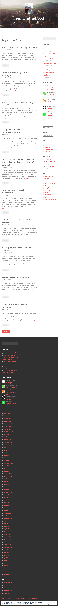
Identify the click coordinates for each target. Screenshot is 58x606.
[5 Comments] (4, 297)
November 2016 (8, 542)
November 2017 (8, 513)
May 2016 (6, 555)
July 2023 (6, 434)
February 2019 (7, 487)
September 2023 (8, 431)
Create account (49, 144)
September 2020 (8, 463)
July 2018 (6, 497)
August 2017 (7, 521)
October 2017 (7, 515)
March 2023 (7, 437)
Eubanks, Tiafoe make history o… (50, 110)
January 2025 (7, 421)
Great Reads (48, 194)
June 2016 (6, 552)
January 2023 (7, 439)
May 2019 (6, 484)
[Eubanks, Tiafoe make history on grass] (6, 122)
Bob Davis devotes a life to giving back (19, 48)
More (27, 61)
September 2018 (8, 492)
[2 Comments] (4, 122)
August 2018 (7, 494)
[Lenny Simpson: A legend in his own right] (6, 95)
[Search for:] (49, 38)
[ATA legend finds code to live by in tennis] (6, 270)
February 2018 (7, 508)
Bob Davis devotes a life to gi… (51, 96)
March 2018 (7, 505)
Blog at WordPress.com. (8, 598)
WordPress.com (49, 151)
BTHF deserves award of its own (16, 277)
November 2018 (8, 489)
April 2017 (6, 531)
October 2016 (7, 544)
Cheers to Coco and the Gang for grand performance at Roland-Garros (10, 357)
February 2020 (8, 473)
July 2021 (6, 447)
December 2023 (8, 429)
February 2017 (7, 534)
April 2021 (6, 452)
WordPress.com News (50, 199)
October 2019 (7, 479)
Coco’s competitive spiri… (50, 103)
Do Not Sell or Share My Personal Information (25, 598)
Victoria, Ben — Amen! (10, 353)
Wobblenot (48, 159)
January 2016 (7, 565)
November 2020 (8, 460)
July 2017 (6, 523)
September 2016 (8, 547)
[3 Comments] (4, 183)
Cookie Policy (29, 603)
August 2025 (7, 413)
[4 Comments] (4, 212)
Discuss (47, 185)
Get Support (48, 192)
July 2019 (6, 481)
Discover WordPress (50, 163)
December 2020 (8, 458)
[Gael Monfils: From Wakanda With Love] (6, 325)
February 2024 (8, 426)
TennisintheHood (29, 18)
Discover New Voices (50, 183)
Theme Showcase (49, 197)
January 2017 (7, 536)
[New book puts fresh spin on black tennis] (6, 212)
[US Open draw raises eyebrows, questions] (6, 152)
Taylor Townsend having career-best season (48, 73)
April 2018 (6, 502)
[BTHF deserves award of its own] (6, 297)
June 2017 (6, 526)
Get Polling (47, 190)
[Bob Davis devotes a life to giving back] (6, 65)
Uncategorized (7, 574)
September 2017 (8, 518)
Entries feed (48, 147)
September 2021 (8, 445)
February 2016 (7, 563)
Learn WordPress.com (50, 196)
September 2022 (8, 442)
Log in (46, 146)
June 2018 (6, 500)
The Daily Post (49, 164)
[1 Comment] (4, 65)
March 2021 (7, 455)
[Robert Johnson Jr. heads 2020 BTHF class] (6, 240)
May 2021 (6, 450)
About (32, 30)
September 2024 (8, 424)
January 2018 (7, 510)
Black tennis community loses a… (51, 89)
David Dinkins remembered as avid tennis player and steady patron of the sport (18, 162)
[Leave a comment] (4, 95)
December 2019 (8, 476)
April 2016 (6, 558)
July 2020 (6, 466)
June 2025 (6, 416)
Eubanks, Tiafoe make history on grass (19, 102)
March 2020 (7, 471)
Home (25, 30)
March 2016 (7, 560)
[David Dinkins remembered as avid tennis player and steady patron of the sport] (6, 183)
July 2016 (6, 550)
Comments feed (49, 149)
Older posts (6, 331)
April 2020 (6, 468)
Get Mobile (47, 189)
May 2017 (6, 529)
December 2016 (8, 539)
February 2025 (7, 418)
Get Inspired (48, 187)
